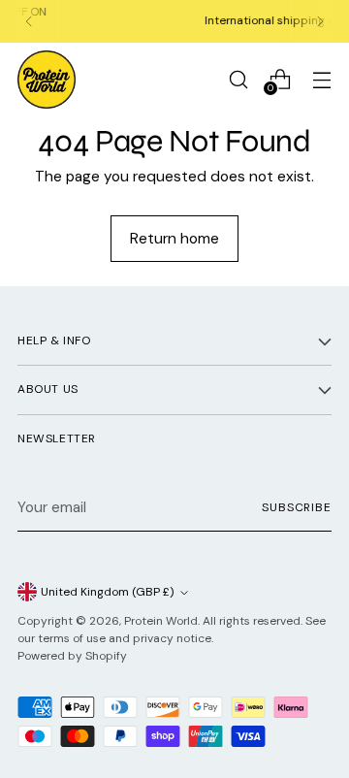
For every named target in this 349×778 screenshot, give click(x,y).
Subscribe (297, 507)
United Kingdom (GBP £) (107, 592)
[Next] (320, 21)
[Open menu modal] (321, 79)
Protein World (161, 621)
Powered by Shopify (72, 656)
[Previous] (29, 21)
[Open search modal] (238, 79)
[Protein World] (46, 79)
